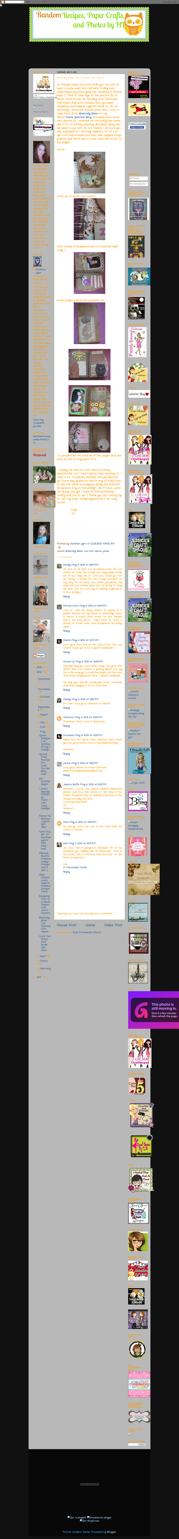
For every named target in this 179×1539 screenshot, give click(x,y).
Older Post (113, 925)
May (43, 731)
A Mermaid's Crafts (75, 867)
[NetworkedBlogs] (137, 127)
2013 (39, 667)
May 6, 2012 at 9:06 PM (93, 784)
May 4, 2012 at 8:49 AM (93, 605)
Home (90, 925)
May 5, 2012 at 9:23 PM (84, 763)
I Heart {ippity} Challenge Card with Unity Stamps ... (44, 800)
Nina (65, 822)
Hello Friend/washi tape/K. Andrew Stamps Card (45, 883)
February (45, 968)
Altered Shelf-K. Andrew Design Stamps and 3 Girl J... (45, 861)
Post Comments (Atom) (87, 932)
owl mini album (93, 551)
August (44, 714)
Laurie (66, 763)
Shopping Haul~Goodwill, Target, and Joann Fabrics (44, 904)
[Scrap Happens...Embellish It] (139, 652)
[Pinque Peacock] (34, 108)
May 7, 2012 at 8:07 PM (82, 843)
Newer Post (66, 925)
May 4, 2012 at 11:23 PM (88, 735)
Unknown (68, 717)
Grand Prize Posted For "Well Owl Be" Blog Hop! (44, 764)
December (44, 679)
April (43, 956)
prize (106, 551)
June (43, 727)
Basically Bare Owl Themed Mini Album (44, 924)
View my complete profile (38, 423)
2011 (39, 977)
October (45, 696)
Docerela (68, 735)
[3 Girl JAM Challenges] (139, 464)
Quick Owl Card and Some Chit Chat (45, 943)
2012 (39, 672)
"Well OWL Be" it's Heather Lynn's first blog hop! (45, 840)
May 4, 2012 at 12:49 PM (89, 661)
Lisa (65, 843)
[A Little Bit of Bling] (138, 810)
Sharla (66, 640)
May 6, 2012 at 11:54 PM (82, 822)
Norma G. (68, 661)
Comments (138, 184)
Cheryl (67, 699)
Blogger (111, 1532)
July (42, 722)
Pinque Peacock (38, 105)
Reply (66, 596)
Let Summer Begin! (44, 781)
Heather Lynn (41, 271)
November (44, 689)
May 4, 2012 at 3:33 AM (84, 564)
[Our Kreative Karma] (139, 115)
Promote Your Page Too (40, 112)
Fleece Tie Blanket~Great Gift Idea (45, 821)
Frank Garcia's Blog (78, 117)
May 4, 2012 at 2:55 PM (85, 699)
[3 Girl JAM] (137, 783)
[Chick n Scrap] (138, 953)
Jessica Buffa (71, 784)
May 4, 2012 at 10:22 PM (88, 717)
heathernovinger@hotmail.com (41, 440)
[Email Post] (59, 547)
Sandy (66, 564)
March (44, 961)
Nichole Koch (70, 605)
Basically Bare (88, 113)
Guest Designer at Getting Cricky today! (44, 742)
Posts (135, 178)
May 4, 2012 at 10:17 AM (85, 640)
